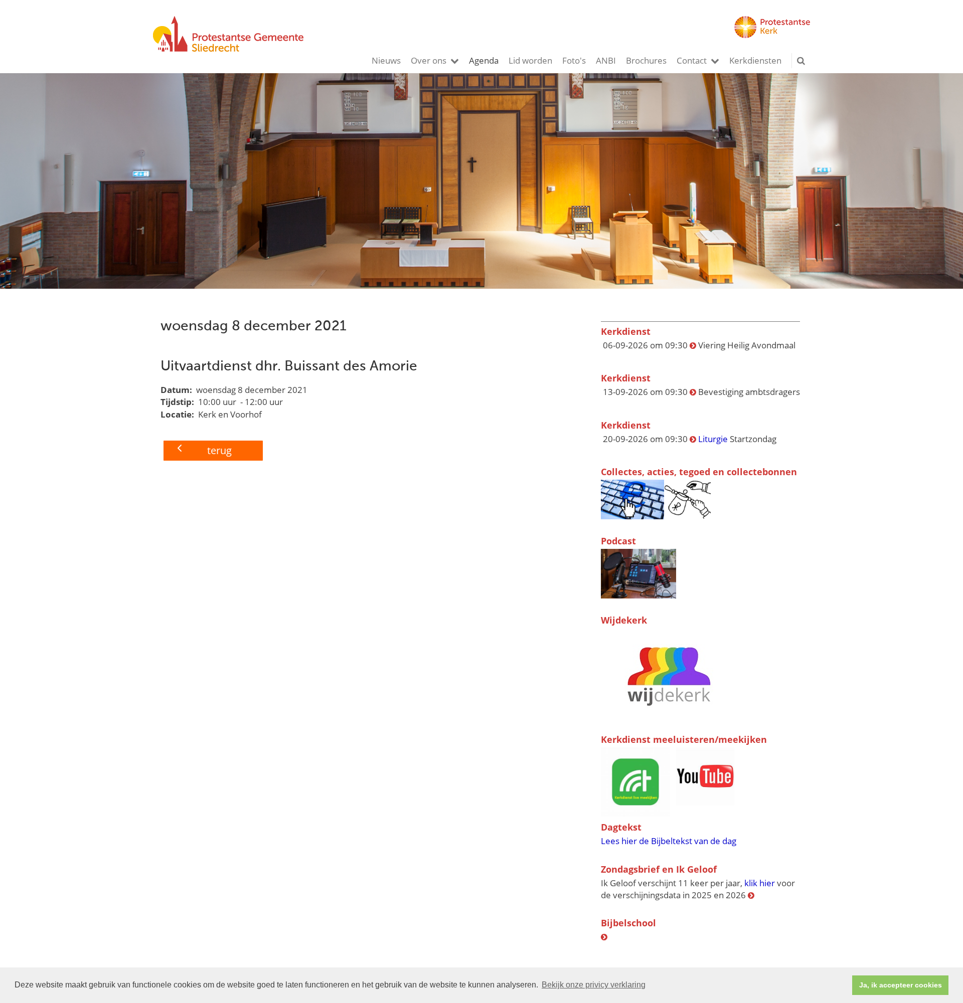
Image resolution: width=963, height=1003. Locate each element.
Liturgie (714, 439)
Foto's (574, 60)
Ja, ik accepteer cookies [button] (900, 985)
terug (219, 450)
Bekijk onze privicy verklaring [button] (594, 984)
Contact (692, 60)
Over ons (428, 60)
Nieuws (386, 60)
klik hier (759, 883)
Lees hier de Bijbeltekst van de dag (668, 841)
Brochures (646, 60)
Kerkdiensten (755, 60)
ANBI (606, 60)
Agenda (484, 60)
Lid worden (530, 60)
